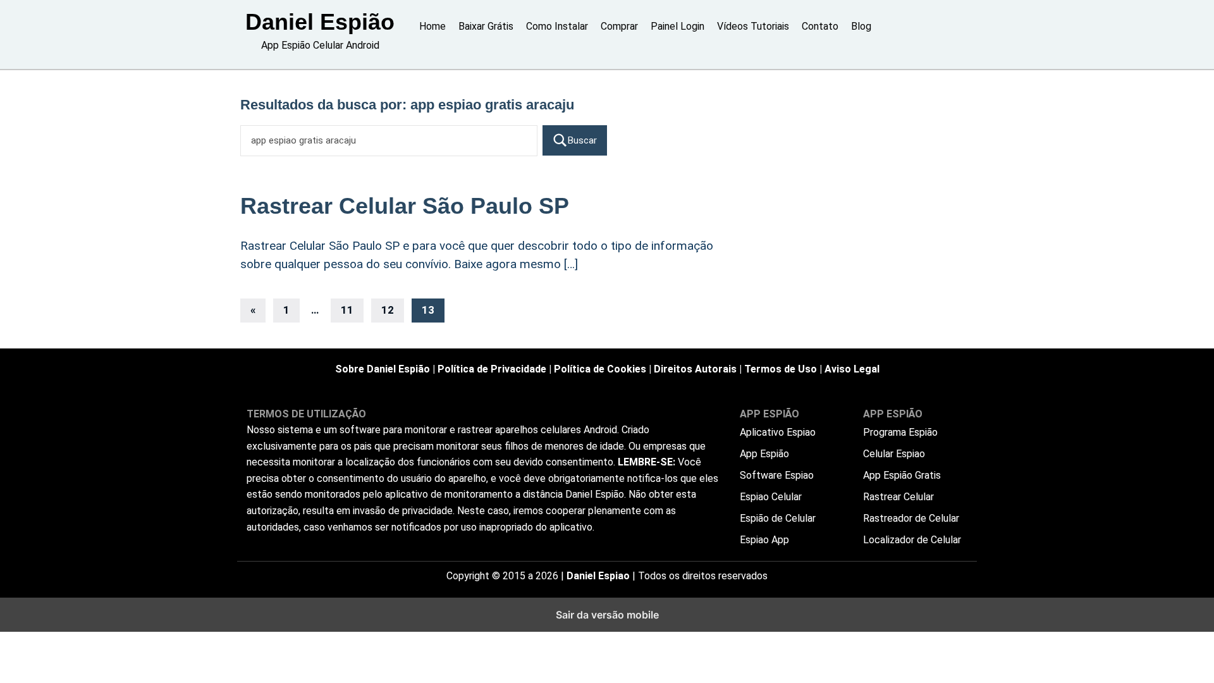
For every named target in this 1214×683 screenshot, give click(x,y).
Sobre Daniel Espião (382, 369)
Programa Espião (900, 432)
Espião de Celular (778, 518)
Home (432, 26)
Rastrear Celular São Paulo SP (404, 206)
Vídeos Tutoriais (753, 26)
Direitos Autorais (695, 369)
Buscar (582, 140)
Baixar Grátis (485, 26)
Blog (861, 26)
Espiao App (764, 540)
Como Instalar (557, 26)
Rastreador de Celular (911, 518)
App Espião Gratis (902, 475)
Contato (820, 26)
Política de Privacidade (492, 369)
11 (347, 310)
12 (387, 310)
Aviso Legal (852, 369)
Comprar (619, 26)
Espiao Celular (771, 497)
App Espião (764, 454)
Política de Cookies (600, 369)
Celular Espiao (894, 454)
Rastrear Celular (898, 497)
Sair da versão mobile (607, 614)
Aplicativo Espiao (778, 432)
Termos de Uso (780, 369)
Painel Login (677, 26)
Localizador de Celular (912, 540)
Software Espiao (777, 475)
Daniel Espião (320, 22)
